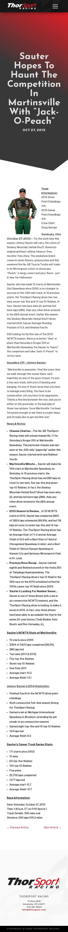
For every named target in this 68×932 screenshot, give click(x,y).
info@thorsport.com (34, 909)
